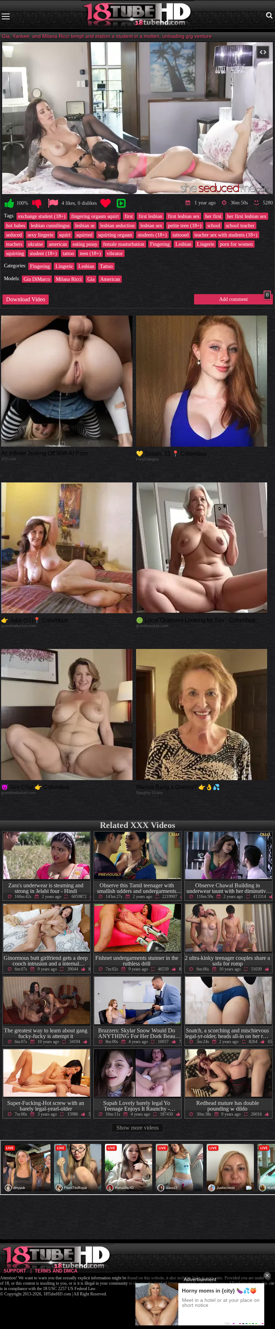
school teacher (240, 225)
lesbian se (85, 225)
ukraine (35, 244)
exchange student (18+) (42, 216)
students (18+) (152, 235)
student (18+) (43, 253)
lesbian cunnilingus (50, 225)
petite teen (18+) (185, 225)
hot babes (15, 225)
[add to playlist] (121, 203)
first (129, 216)
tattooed (181, 235)
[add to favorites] (105, 203)
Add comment (244, 298)
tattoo (68, 253)
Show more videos (137, 1128)
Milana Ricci (69, 279)
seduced (14, 235)
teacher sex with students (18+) (225, 235)
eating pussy (85, 244)
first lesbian (150, 216)
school (213, 225)
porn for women (236, 244)
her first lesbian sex (246, 216)
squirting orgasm (115, 235)
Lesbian (183, 244)
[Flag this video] (53, 203)
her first (213, 216)
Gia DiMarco (37, 279)
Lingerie (205, 244)
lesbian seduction (117, 225)
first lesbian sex (183, 216)
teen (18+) (90, 253)
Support (15, 1271)
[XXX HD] (137, 16)
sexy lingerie (40, 235)
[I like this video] (9, 203)
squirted (84, 235)
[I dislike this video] (37, 203)
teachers (14, 244)
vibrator (115, 253)
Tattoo (106, 266)
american (58, 244)
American (110, 279)
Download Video (25, 299)
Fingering (160, 244)
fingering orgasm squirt (95, 216)
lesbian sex (151, 225)
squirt (65, 235)
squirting (15, 253)
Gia (91, 279)
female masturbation (123, 244)
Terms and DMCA (56, 1271)
